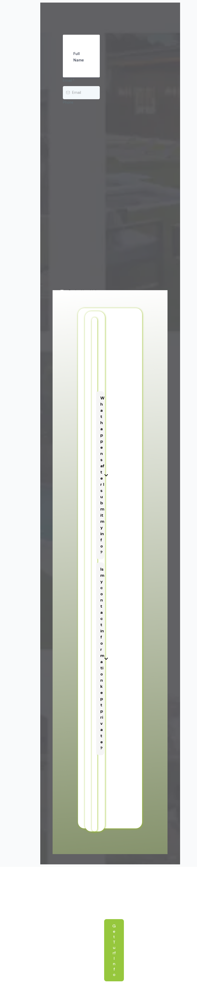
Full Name (78, 56)
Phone (68, 102)
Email (68, 80)
